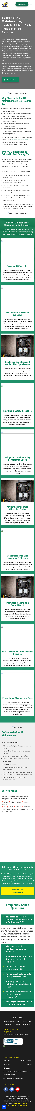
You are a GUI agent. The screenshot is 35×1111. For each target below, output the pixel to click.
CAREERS (17, 1024)
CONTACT (26, 1024)
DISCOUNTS (27, 1021)
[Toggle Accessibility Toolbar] (4, 1107)
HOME (14, 1018)
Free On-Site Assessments (17, 891)
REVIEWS (8, 1024)
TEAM (21, 1018)
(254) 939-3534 (10, 80)
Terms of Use (16, 1103)
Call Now (22, 4)
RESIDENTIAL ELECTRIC (12, 1021)
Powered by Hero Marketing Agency (18, 1105)
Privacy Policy (25, 1103)
